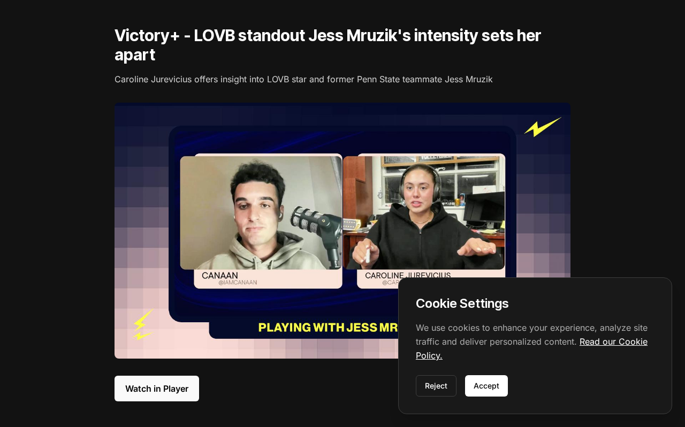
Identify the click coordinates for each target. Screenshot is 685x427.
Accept (486, 385)
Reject (436, 385)
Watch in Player (156, 388)
